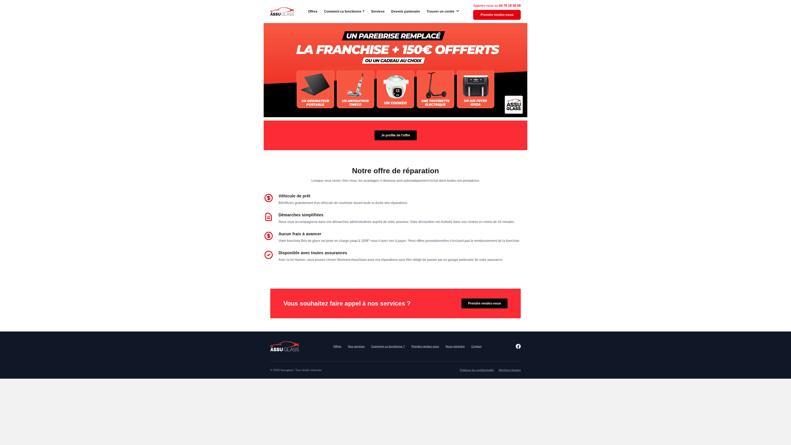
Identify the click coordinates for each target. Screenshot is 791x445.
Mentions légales (510, 370)
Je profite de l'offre (395, 135)
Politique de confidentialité (477, 370)
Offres (337, 346)
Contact (476, 346)
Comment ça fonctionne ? (388, 346)
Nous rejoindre (455, 346)
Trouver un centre (440, 11)
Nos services (356, 346)
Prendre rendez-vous (497, 14)
